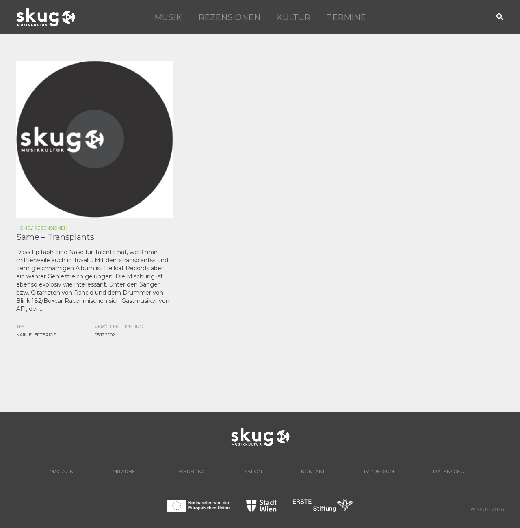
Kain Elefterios (36, 335)
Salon (253, 471)
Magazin (62, 471)
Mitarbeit (126, 471)
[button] (500, 17)
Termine (346, 17)
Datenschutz (451, 471)
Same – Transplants (55, 237)
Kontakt (313, 471)
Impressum (379, 471)
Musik (168, 17)
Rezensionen (229, 17)
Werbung (192, 471)
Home (23, 228)
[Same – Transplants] (94, 139)
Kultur (293, 17)
